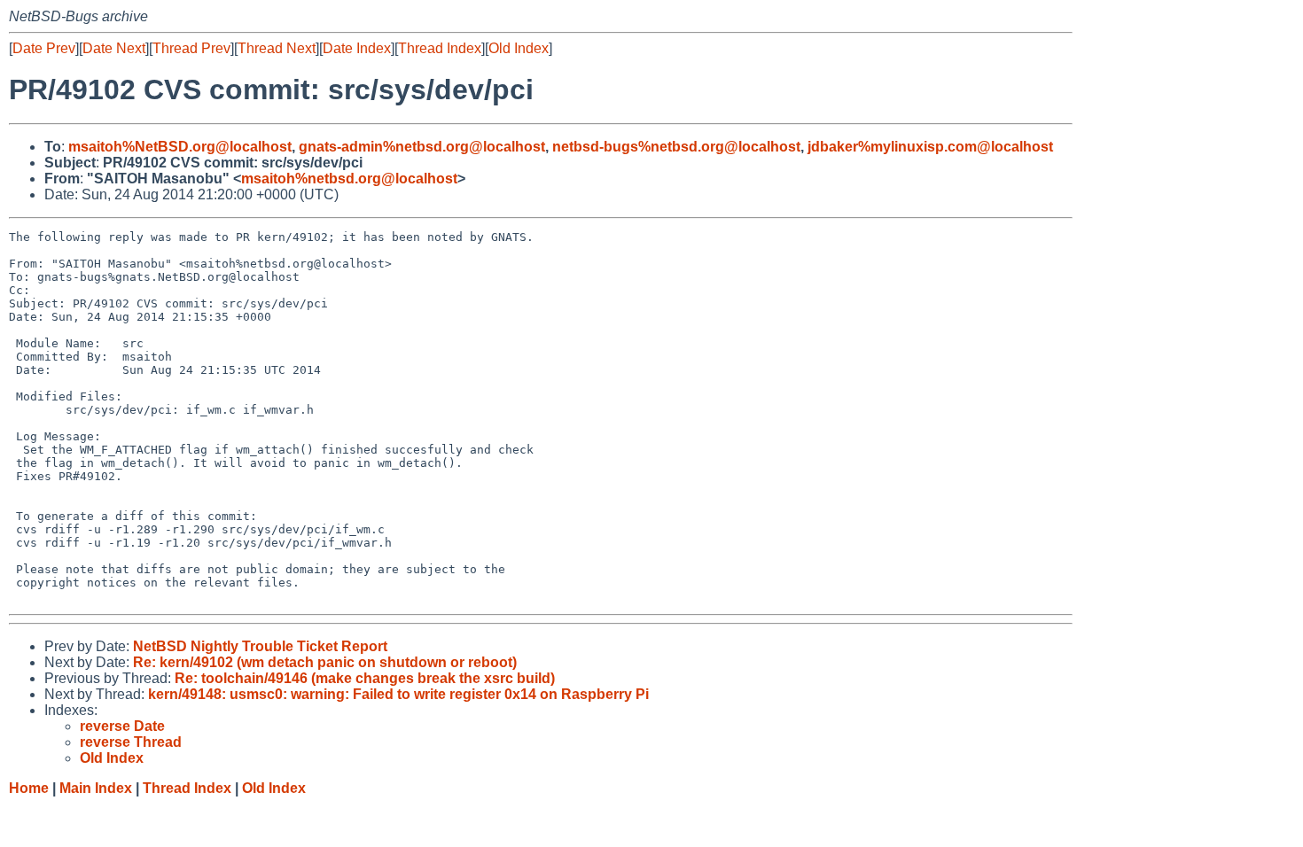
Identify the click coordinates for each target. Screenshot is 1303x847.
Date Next (113, 48)
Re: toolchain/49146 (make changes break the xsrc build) (365, 678)
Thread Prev (191, 48)
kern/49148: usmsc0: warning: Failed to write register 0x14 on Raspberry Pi (398, 694)
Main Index (95, 788)
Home (29, 788)
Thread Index (439, 48)
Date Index (357, 48)
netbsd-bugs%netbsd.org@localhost (676, 146)
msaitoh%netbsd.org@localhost (349, 178)
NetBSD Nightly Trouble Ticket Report (260, 646)
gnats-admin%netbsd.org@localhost (422, 146)
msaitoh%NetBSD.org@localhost (180, 146)
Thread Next (277, 48)
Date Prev (43, 48)
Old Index (518, 48)
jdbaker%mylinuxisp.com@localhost (930, 146)
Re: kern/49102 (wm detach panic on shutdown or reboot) (325, 662)
